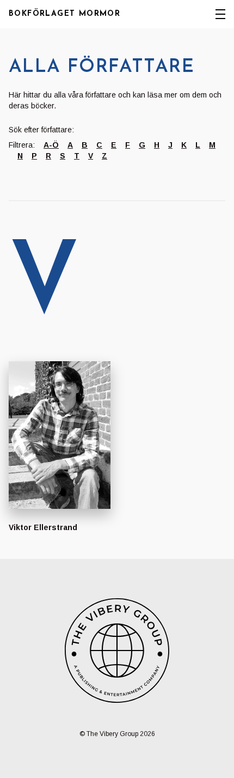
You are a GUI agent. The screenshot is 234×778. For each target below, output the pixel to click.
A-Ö (51, 145)
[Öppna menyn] (220, 14)
